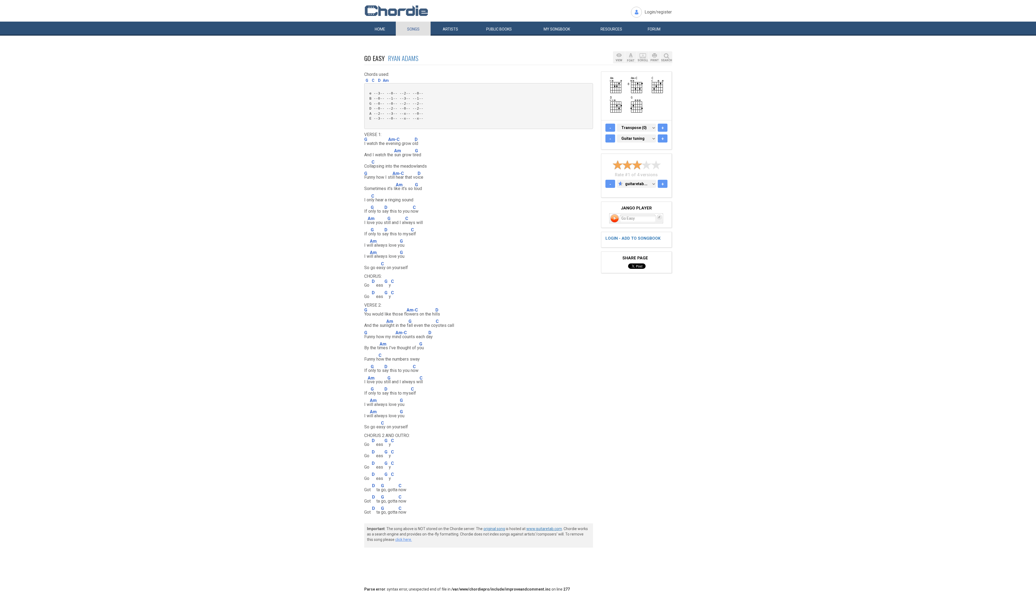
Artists (450, 29)
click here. (403, 539)
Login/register (658, 12)
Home (380, 29)
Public (499, 29)
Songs (413, 29)
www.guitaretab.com (544, 529)
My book (557, 29)
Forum (654, 29)
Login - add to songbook (632, 238)
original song (494, 529)
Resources (611, 29)
